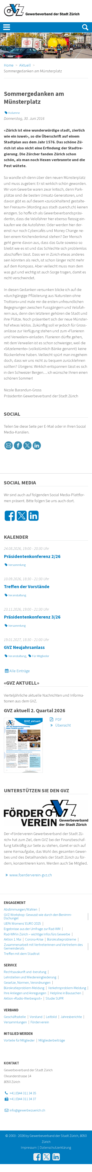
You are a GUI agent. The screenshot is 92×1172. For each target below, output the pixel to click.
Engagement (15, 902)
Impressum (29, 1147)
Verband (11, 1010)
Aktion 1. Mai (12, 939)
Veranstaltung (17, 595)
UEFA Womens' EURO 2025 (22, 923)
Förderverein (40, 1022)
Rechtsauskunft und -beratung (25, 972)
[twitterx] (27, 445)
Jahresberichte (71, 1016)
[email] (8, 445)
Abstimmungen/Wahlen (20, 909)
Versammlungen (15, 1022)
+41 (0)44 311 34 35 (22, 1093)
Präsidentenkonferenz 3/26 (32, 617)
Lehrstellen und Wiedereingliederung (30, 977)
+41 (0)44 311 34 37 (22, 1099)
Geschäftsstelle (15, 1016)
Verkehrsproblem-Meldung (67, 988)
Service (10, 965)
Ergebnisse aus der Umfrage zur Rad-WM (32, 929)
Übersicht (62, 725)
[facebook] (18, 445)
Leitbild (51, 1016)
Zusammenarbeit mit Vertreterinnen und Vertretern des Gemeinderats (43, 946)
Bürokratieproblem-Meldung (24, 988)
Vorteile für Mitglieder (19, 1040)
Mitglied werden (18, 1033)
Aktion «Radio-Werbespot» (23, 998)
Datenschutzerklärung (55, 1147)
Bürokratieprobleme (61, 939)
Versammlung (17, 565)
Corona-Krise (34, 939)
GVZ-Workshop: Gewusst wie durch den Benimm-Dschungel (38, 916)
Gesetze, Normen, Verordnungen (27, 982)
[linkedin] (37, 445)
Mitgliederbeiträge (52, 1040)
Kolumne (14, 113)
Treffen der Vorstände (26, 586)
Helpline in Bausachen (65, 993)
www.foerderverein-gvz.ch (30, 875)
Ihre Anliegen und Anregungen (25, 993)
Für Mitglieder (40, 656)
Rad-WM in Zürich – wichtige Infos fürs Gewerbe (37, 934)
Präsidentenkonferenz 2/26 (32, 556)
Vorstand (36, 1016)
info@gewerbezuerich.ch (27, 1110)
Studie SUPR (55, 998)
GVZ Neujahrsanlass (24, 647)
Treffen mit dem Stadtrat (22, 953)
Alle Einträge (19, 671)
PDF (58, 719)
